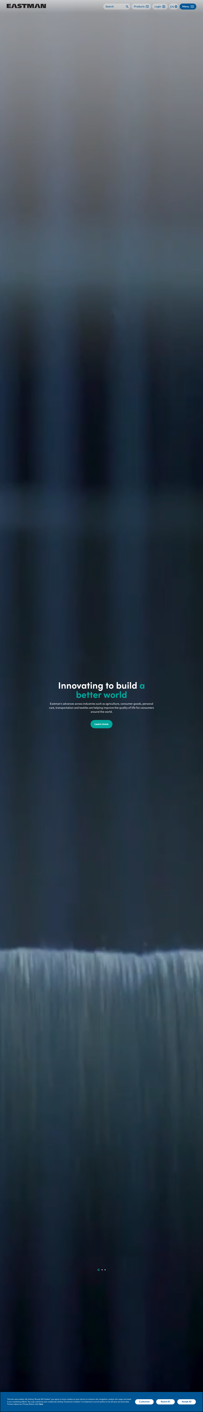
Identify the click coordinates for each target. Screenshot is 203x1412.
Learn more (101, 724)
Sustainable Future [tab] (102, 1269)
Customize (144, 1402)
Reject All (165, 1402)
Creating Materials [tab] (105, 1269)
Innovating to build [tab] (98, 1270)
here (41, 1404)
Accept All (186, 1402)
